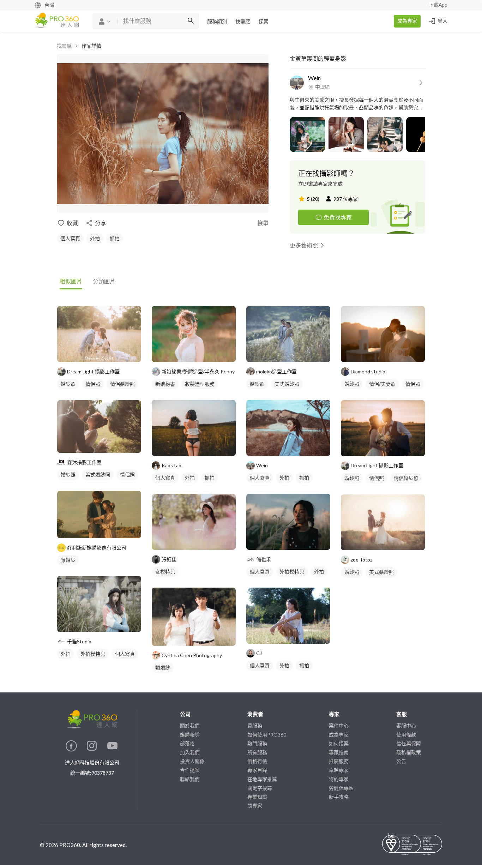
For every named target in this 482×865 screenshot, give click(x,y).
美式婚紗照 (97, 474)
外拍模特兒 (92, 654)
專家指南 (339, 752)
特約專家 (339, 779)
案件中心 (339, 725)
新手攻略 (339, 797)
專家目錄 (257, 770)
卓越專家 (339, 770)
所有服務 (257, 752)
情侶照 (92, 384)
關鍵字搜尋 (259, 788)
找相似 (109, 353)
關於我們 (190, 725)
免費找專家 (338, 217)
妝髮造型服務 (200, 384)
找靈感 (242, 21)
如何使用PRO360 (266, 735)
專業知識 (257, 797)
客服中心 (406, 725)
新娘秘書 (165, 384)
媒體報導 (190, 735)
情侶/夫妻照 (382, 384)
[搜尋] (190, 21)
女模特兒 (165, 572)
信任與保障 (408, 743)
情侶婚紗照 (122, 384)
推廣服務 (339, 761)
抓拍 (115, 238)
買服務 (254, 725)
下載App (438, 5)
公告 (401, 761)
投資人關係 (192, 761)
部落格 (187, 743)
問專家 (254, 806)
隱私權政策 (408, 752)
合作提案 (190, 770)
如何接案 (339, 743)
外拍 (95, 238)
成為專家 (407, 21)
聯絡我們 (190, 779)
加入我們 (190, 752)
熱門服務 (257, 743)
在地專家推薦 (262, 779)
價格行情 (257, 761)
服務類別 (217, 21)
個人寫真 (70, 238)
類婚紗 (68, 560)
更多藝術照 (304, 245)
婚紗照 (68, 384)
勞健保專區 (341, 788)
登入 (442, 21)
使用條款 (406, 735)
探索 (264, 21)
